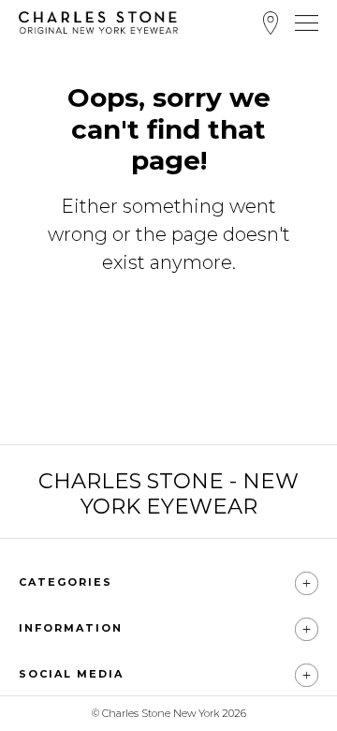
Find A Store (270, 23)
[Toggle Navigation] (306, 22)
